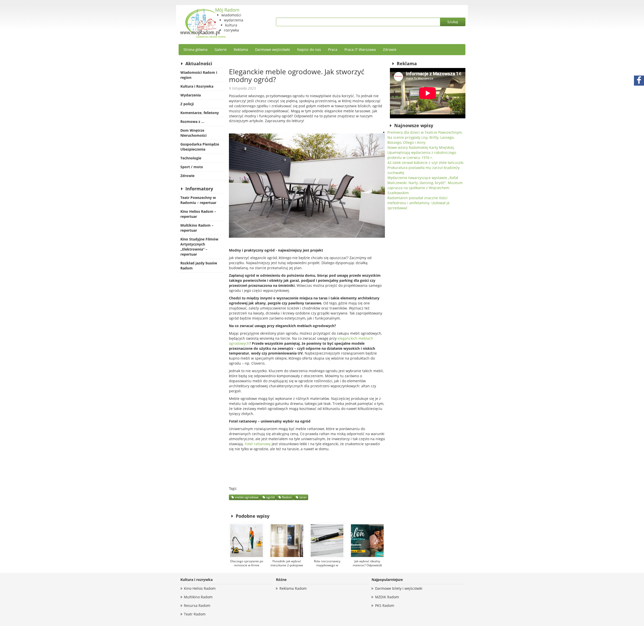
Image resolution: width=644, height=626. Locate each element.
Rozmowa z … (192, 121)
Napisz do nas (309, 49)
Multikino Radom (198, 597)
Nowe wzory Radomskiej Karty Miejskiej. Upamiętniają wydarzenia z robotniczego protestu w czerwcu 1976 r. (421, 152)
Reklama (241, 49)
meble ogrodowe (247, 497)
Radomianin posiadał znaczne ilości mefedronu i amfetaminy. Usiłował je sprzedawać (418, 202)
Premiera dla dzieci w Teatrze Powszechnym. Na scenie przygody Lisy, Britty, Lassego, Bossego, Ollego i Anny (425, 137)
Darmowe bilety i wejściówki (398, 588)
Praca (332, 49)
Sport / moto (191, 166)
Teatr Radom (195, 614)
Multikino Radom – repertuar (196, 228)
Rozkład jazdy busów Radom (198, 265)
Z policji (187, 103)
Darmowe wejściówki (272, 49)
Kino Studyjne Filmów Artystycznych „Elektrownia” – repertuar (199, 247)
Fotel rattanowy (258, 443)
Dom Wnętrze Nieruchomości (193, 133)
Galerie (221, 49)
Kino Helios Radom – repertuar (198, 214)
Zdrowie (389, 49)
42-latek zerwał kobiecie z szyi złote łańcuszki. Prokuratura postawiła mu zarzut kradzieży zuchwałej (425, 167)
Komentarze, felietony (199, 112)
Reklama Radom (293, 588)
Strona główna (195, 49)
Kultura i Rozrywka (196, 86)
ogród (270, 497)
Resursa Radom (197, 605)
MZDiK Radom (387, 597)
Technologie (190, 158)
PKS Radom (384, 605)
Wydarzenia (190, 95)
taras (303, 497)
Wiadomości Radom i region (198, 75)
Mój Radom (227, 10)
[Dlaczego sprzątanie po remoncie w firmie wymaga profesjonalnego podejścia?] (246, 540)
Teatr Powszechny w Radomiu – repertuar (198, 200)
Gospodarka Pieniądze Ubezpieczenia (199, 147)
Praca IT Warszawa (360, 49)
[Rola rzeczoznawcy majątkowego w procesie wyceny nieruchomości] (327, 540)
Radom (287, 497)
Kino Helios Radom (200, 588)
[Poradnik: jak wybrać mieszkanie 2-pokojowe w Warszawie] (286, 540)
